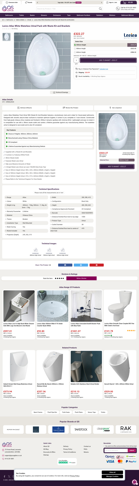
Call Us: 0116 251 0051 (128, 8)
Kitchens (112, 15)
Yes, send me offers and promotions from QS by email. (121, 446)
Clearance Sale (13, 2)
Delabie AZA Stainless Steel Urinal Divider (85, 384)
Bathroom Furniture (83, 15)
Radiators (99, 15)
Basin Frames (38, 412)
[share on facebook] (65, 265)
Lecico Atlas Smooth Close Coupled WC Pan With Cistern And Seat (119, 325)
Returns (86, 452)
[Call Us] (118, 8)
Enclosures (57, 15)
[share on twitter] (81, 265)
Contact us (87, 446)
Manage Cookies (112, 476)
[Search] (100, 8)
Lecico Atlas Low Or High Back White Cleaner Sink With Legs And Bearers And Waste (18, 325)
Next (101, 2)
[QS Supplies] (8, 8)
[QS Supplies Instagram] (14, 476)
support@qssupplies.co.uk (13, 455)
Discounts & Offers (49, 452)
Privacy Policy (67, 449)
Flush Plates (79, 412)
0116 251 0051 (9, 459)
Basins (32, 15)
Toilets (21, 15)
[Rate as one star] (56, 278)
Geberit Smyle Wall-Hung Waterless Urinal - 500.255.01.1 (18, 385)
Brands (30, 2)
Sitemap (46, 455)
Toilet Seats (66, 412)
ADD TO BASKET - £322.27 (108, 60)
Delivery (65, 446)
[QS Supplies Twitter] (9, 476)
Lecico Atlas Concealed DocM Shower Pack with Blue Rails (85, 325)
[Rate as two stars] (56, 278)
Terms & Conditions (69, 452)
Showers (44, 15)
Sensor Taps (92, 412)
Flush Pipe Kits (52, 412)
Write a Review (81, 278)
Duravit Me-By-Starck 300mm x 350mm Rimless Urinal (50, 385)
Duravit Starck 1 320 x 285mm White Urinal (118, 384)
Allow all (112, 472)
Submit (132, 450)
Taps (68, 15)
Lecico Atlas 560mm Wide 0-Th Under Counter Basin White (50, 325)
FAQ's (85, 449)
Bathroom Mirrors (128, 15)
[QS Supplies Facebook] (4, 476)
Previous (37, 2)
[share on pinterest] (97, 265)
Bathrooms (9, 15)
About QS (46, 446)
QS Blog (45, 449)
